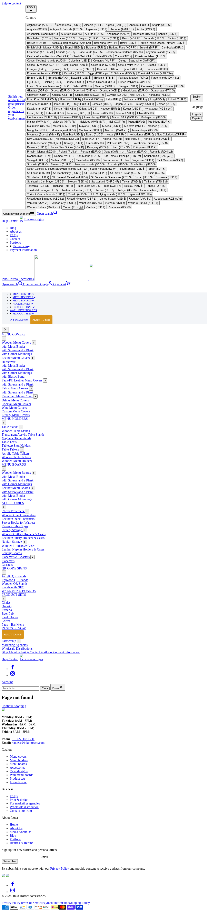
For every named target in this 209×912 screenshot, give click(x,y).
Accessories (17, 767)
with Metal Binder (13, 346)
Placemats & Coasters (16, 557)
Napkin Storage (12, 541)
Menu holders (19, 760)
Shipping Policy (79, 902)
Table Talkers (11, 449)
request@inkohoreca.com (28, 742)
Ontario (6, 606)
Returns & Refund (21, 843)
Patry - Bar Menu (13, 624)
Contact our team (21, 810)
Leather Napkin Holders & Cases (23, 549)
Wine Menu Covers (14, 407)
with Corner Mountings (17, 354)
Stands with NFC (13, 587)
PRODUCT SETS (22, 313)
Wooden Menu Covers (17, 342)
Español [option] (197, 118)
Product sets (17, 778)
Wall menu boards (21, 775)
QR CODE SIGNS (23, 307)
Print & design (19, 799)
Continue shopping (14, 706)
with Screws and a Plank (17, 350)
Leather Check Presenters (18, 519)
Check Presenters (13, 511)
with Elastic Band (13, 376)
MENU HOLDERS (23, 297)
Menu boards (18, 764)
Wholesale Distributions (17, 648)
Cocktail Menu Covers (16, 404)
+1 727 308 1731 (23, 739)
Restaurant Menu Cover (17, 396)
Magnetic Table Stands (16, 438)
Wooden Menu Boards (17, 472)
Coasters (7, 564)
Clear (45, 688)
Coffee (6, 621)
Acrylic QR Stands (14, 576)
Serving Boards (12, 553)
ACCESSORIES (22, 303)
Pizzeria (7, 610)
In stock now (18, 782)
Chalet (6, 602)
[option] (39, 25)
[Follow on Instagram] (12, 675)
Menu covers (18, 756)
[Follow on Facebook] (12, 668)
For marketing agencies (25, 803)
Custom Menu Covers (16, 411)
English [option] (196, 114)
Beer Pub (8, 613)
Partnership (20, 246)
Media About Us (20, 832)
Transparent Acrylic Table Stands (23, 434)
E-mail (43, 857)
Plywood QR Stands (15, 580)
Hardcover (8, 362)
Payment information (23, 250)
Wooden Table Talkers (16, 457)
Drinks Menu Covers (15, 400)
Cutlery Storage (12, 530)
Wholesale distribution (24, 807)
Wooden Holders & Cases (18, 545)
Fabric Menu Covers (15, 388)
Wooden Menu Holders (17, 461)
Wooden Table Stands (16, 431)
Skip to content (11, 3)
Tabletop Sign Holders (16, 445)
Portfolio (15, 242)
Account (7, 682)
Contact (15, 239)
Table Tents (9, 442)
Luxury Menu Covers (16, 415)
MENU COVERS (22, 294)
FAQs (14, 235)
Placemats (8, 561)
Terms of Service (31, 902)
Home (14, 824)
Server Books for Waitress (18, 522)
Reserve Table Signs (15, 526)
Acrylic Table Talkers (15, 453)
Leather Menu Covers (16, 357)
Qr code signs (19, 771)
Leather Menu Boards (16, 488)
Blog (13, 228)
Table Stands (10, 427)
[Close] (5, 330)
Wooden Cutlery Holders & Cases (24, 534)
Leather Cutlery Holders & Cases (23, 538)
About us (16, 231)
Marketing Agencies (15, 645)
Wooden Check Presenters (19, 515)
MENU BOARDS (22, 300)
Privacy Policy (59, 868)
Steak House (10, 617)
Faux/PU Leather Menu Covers (22, 380)
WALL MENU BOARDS (23, 310)
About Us (16, 828)
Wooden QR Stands (14, 583)
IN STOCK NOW (30, 319)
